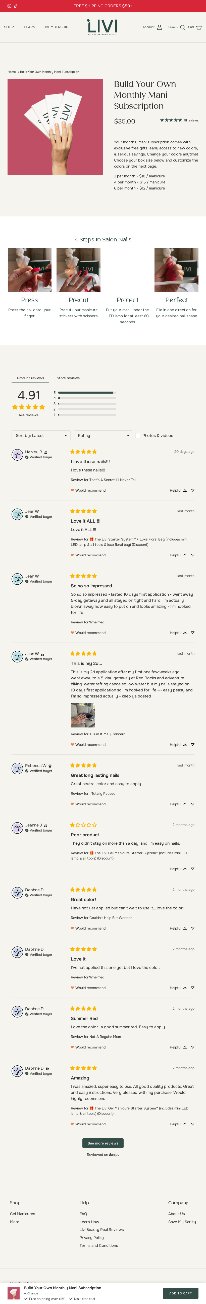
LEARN (29, 27)
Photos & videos (157, 435)
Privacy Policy (92, 1237)
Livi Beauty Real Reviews (102, 1229)
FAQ (83, 1213)
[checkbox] (164, 436)
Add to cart (180, 1293)
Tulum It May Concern (107, 734)
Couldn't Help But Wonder (110, 917)
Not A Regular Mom (105, 1036)
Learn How (89, 1221)
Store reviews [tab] (68, 378)
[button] (85, 392)
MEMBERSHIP (56, 27)
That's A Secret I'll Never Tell (112, 480)
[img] (45, 452)
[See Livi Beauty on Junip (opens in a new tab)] (114, 1154)
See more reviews (103, 1143)
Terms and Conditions (99, 1245)
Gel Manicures (22, 1213)
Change (32, 1293)
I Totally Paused (102, 793)
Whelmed (96, 622)
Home (12, 72)
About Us (176, 1213)
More (14, 1221)
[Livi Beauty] (103, 27)
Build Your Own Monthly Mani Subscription (49, 72)
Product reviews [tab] (30, 378)
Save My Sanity (182, 1221)
